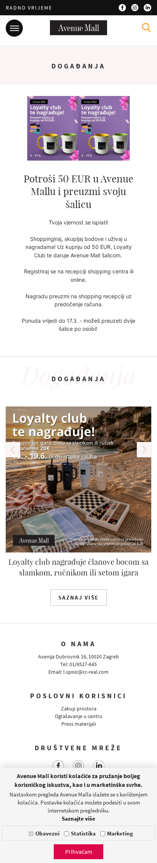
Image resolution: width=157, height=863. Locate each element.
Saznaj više (93, 597)
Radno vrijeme (29, 7)
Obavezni (47, 833)
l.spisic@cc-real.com (86, 671)
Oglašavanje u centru (79, 716)
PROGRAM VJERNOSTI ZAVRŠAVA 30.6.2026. (93, 566)
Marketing (120, 833)
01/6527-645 (83, 664)
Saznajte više (78, 818)
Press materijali (78, 723)
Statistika (83, 833)
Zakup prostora (78, 708)
